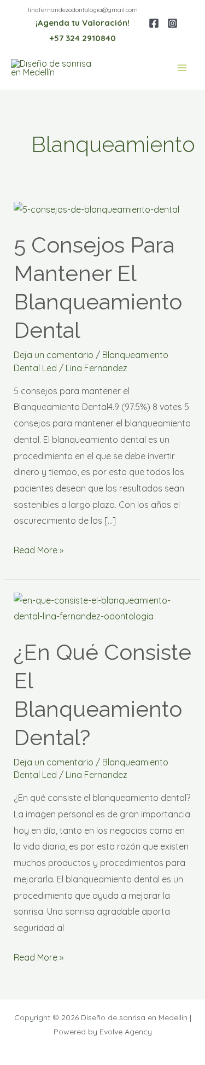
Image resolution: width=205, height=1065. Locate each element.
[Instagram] (172, 23)
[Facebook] (154, 23)
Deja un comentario (53, 354)
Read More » (38, 548)
